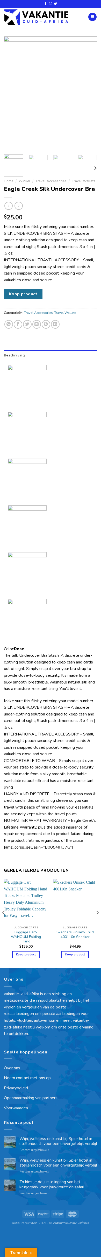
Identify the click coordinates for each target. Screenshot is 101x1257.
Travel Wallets (83, 181)
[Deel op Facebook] (18, 324)
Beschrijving (14, 355)
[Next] (88, 93)
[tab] (50, 355)
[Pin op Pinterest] (46, 324)
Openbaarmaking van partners (30, 1098)
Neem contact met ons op (27, 1078)
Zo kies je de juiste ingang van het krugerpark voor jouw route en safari (51, 1184)
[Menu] (92, 17)
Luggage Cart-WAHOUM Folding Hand (26, 937)
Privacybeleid (16, 1088)
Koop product (23, 294)
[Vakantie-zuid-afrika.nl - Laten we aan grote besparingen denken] (36, 17)
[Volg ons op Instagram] (50, 4)
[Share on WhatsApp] (8, 324)
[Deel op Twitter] (27, 324)
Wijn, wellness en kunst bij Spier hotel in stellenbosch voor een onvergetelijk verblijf (58, 1141)
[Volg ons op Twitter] (55, 4)
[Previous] (12, 93)
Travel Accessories (51, 181)
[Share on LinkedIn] (55, 324)
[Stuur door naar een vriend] (36, 324)
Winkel (24, 181)
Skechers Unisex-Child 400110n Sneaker (75, 934)
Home (8, 181)
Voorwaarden (16, 1108)
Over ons (12, 1068)
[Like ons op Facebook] (45, 4)
